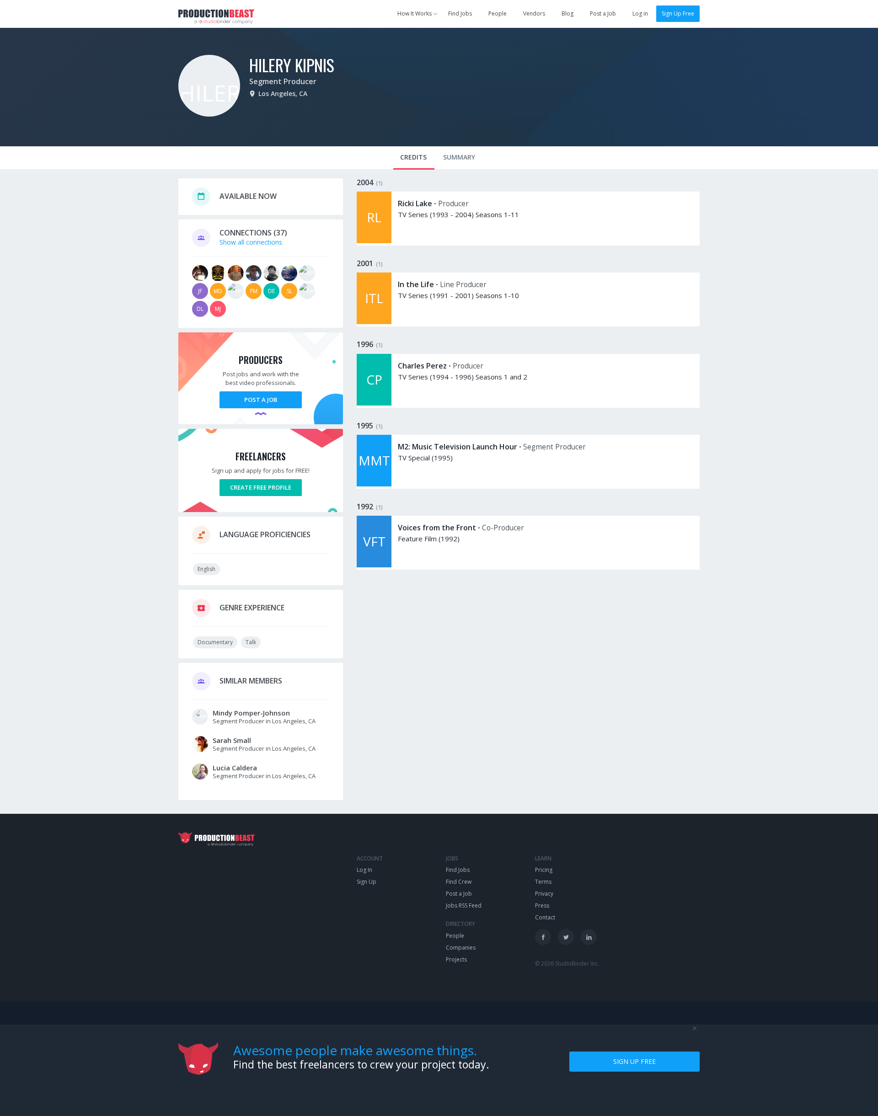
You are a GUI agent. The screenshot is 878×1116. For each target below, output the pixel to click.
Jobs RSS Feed (464, 905)
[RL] (374, 240)
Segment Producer (282, 81)
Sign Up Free (678, 13)
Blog (567, 13)
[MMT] (374, 484)
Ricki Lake (415, 203)
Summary (459, 157)
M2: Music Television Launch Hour (457, 447)
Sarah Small (232, 740)
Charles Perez (422, 366)
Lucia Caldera (235, 767)
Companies (461, 947)
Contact (545, 917)
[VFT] (374, 565)
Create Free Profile (260, 487)
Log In (364, 870)
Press (542, 905)
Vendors (534, 13)
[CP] (374, 403)
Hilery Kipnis (291, 65)
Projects (456, 959)
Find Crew (458, 882)
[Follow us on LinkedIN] (589, 937)
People (497, 13)
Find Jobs (460, 13)
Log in (640, 13)
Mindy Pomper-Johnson (251, 712)
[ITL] (374, 321)
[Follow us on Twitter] (566, 937)
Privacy (544, 893)
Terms (543, 882)
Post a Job (603, 13)
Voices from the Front (437, 528)
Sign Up (366, 882)
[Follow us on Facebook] (543, 937)
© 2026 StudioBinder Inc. (567, 963)
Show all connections (251, 242)
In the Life (416, 284)
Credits (413, 157)
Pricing (543, 870)
